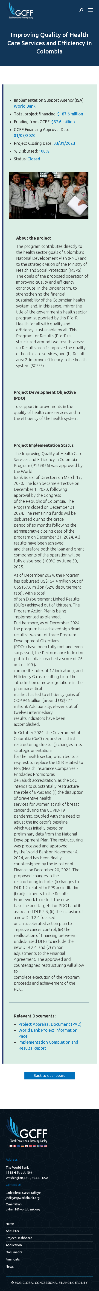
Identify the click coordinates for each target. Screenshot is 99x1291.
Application (14, 1245)
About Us (12, 1231)
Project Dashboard (19, 1238)
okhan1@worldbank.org (23, 1209)
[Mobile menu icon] (90, 10)
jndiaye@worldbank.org (23, 1198)
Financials (13, 1259)
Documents (14, 1252)
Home (10, 1224)
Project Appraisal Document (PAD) (50, 1024)
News (10, 1266)
